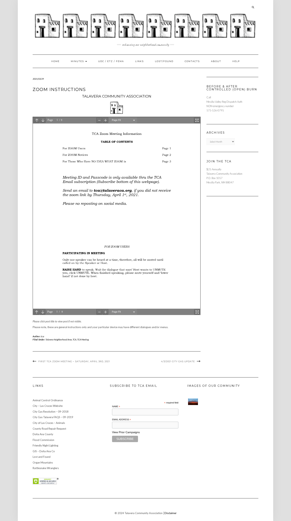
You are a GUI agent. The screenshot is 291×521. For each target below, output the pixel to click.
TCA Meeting (83, 339)
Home (55, 61)
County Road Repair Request (49, 428)
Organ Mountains (43, 462)
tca (42, 336)
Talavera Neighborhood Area (59, 339)
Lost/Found (164, 61)
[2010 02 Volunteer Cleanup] (205, 421)
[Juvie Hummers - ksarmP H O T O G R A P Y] (205, 402)
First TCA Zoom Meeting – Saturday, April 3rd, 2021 (74, 361)
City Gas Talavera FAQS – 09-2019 (53, 417)
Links (139, 61)
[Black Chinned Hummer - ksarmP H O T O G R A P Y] (252, 430)
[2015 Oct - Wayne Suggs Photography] (229, 402)
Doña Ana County (43, 434)
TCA (74, 339)
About (216, 61)
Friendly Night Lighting (45, 445)
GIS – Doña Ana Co (44, 451)
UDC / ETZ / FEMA (111, 61)
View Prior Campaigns (126, 432)
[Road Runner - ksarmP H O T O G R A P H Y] (240, 439)
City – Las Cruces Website (48, 405)
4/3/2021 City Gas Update (178, 361)
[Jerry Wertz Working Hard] (217, 402)
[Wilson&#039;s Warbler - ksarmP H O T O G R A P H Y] (252, 421)
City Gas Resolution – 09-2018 (50, 411)
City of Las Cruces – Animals (49, 422)
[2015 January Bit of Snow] (193, 438)
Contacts (192, 61)
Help (236, 61)
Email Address (121, 419)
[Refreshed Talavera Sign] (217, 430)
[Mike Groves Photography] (193, 401)
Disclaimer (171, 513)
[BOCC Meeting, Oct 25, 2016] (240, 430)
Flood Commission (43, 440)
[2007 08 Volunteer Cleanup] (205, 411)
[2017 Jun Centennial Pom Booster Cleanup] (252, 411)
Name (116, 406)
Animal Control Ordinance (48, 400)
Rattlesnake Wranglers (46, 468)
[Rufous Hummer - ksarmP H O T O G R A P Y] (217, 411)
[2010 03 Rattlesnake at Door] (193, 420)
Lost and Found (41, 456)
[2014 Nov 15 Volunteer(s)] (240, 402)
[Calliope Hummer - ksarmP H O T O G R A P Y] (217, 439)
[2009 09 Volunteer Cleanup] (240, 421)
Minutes (78, 61)
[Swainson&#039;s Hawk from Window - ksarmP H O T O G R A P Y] (217, 421)
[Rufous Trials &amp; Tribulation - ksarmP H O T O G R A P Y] (229, 430)
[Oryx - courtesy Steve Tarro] (205, 430)
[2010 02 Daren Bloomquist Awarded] (229, 421)
